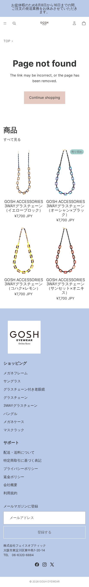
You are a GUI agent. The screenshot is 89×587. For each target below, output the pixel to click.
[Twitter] (52, 564)
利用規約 (10, 493)
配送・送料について (19, 452)
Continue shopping (44, 97)
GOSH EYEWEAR (49, 581)
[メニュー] (5, 23)
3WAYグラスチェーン (20, 406)
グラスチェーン (15, 397)
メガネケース (13, 422)
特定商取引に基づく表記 (22, 460)
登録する (44, 532)
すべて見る (12, 139)
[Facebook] (37, 564)
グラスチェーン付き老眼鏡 (24, 389)
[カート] (84, 23)
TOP (6, 41)
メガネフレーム (15, 373)
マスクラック (13, 430)
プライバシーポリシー (20, 468)
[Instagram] (44, 564)
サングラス (12, 381)
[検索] (14, 23)
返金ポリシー (13, 477)
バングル (10, 414)
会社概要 (10, 485)
